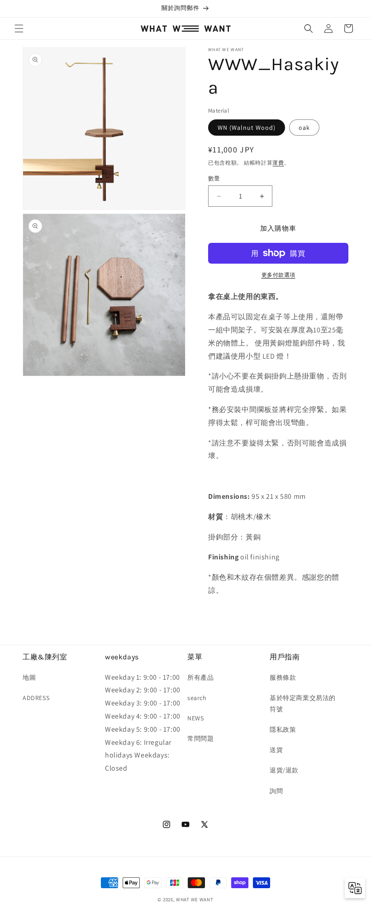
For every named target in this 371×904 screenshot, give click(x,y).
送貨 (276, 750)
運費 (278, 162)
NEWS (195, 718)
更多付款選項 (278, 274)
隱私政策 (283, 729)
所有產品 (200, 677)
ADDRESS (36, 698)
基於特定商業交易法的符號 (303, 703)
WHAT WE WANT (194, 899)
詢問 (276, 791)
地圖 (29, 677)
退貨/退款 (284, 770)
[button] (19, 28)
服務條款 (283, 677)
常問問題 (200, 738)
